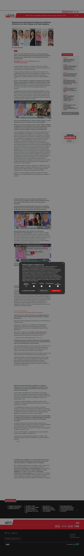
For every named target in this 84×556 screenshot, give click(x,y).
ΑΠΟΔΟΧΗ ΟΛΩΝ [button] (56, 290)
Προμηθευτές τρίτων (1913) (52, 272)
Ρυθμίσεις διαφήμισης (26, 279)
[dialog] (42, 278)
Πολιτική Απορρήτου (34, 280)
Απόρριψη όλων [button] (43, 290)
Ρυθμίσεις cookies (25, 280)
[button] (28, 290)
